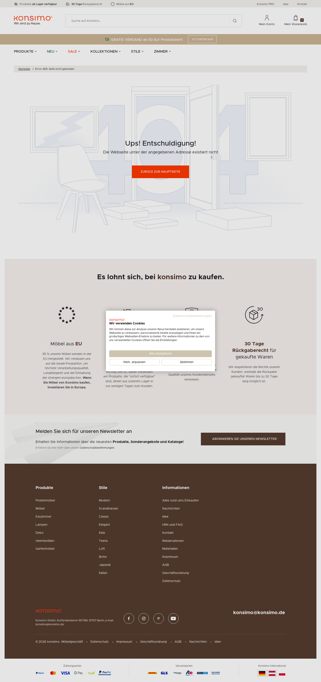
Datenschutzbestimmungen (192, 316)
